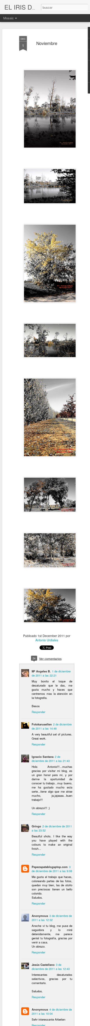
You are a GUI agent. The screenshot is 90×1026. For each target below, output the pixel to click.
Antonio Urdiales (46, 640)
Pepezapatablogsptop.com (50, 867)
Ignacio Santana (43, 757)
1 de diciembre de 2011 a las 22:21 (51, 673)
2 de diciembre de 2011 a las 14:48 (52, 726)
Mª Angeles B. (41, 671)
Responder (38, 712)
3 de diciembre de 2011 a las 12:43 (51, 967)
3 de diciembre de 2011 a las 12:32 (52, 918)
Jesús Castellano (43, 965)
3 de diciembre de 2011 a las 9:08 (52, 869)
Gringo (36, 826)
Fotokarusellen (42, 724)
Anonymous (40, 1009)
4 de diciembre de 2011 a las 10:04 (52, 1011)
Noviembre (46, 43)
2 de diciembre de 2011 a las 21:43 (51, 759)
